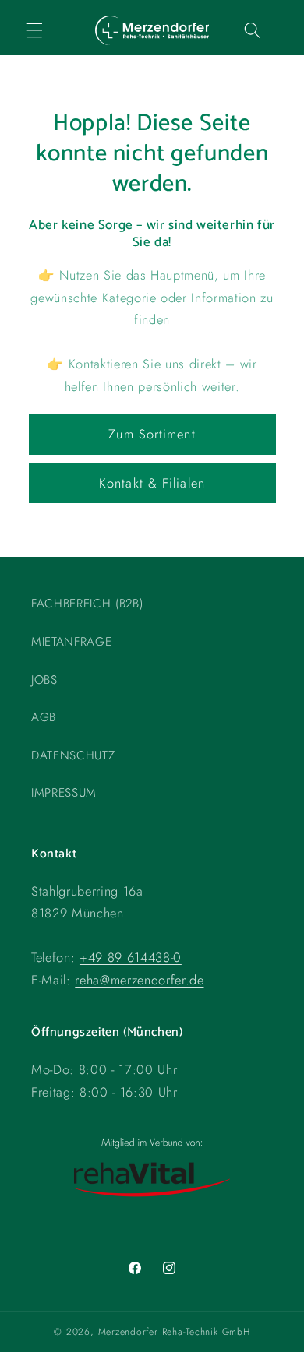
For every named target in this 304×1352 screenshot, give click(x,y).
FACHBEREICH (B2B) (87, 603)
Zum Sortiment (151, 433)
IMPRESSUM (64, 792)
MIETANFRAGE (71, 641)
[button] (34, 30)
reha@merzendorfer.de (139, 979)
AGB (43, 717)
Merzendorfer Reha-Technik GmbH (174, 1332)
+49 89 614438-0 (131, 957)
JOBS (44, 679)
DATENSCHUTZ (73, 755)
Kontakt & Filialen (152, 483)
